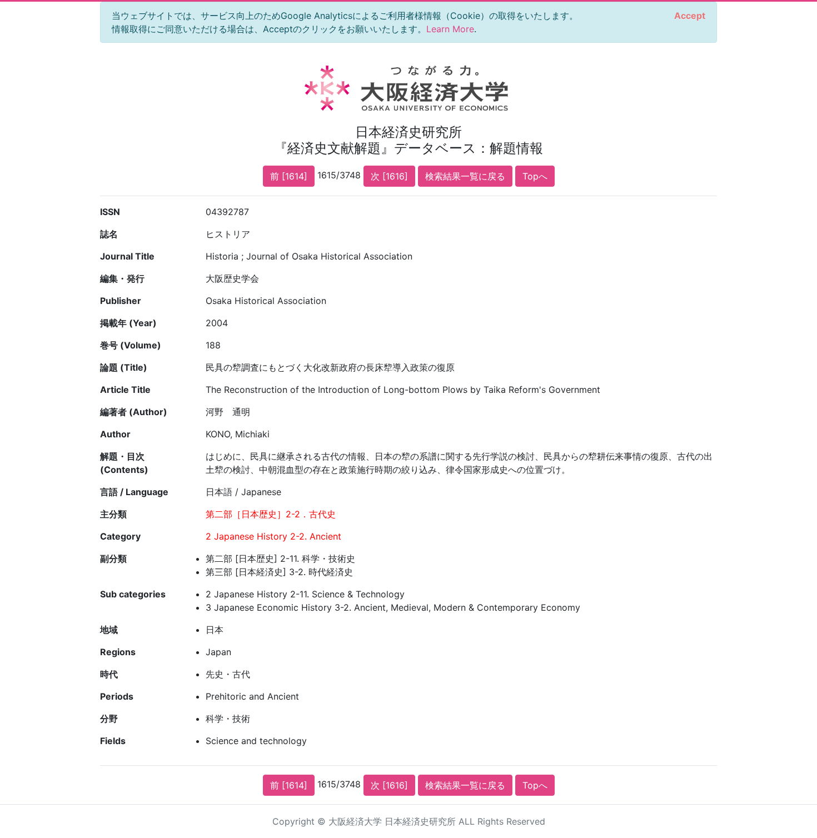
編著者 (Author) (133, 411)
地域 (109, 629)
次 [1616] (389, 176)
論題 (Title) (123, 367)
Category (120, 536)
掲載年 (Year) (128, 322)
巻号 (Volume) (130, 345)
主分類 (113, 514)
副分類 (113, 558)
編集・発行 (122, 278)
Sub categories (133, 594)
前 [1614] (288, 176)
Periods (116, 696)
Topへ (534, 176)
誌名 (109, 234)
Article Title (125, 389)
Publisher (120, 300)
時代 (109, 674)
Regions (118, 651)
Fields (113, 740)
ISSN (110, 211)
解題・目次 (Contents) (124, 463)
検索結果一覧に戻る (465, 176)
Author (115, 434)
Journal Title (127, 256)
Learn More (450, 28)
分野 (109, 718)
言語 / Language (134, 491)
